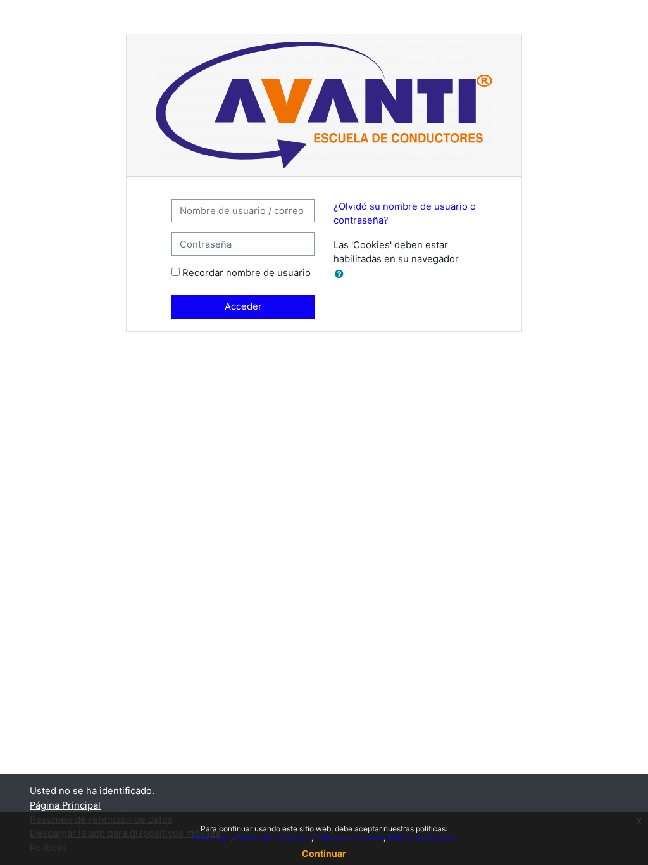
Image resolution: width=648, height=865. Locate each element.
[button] (341, 274)
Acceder (243, 306)
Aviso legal (212, 837)
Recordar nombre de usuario (246, 273)
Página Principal (65, 805)
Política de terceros (349, 837)
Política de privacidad (273, 837)
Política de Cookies (421, 837)
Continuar (324, 853)
